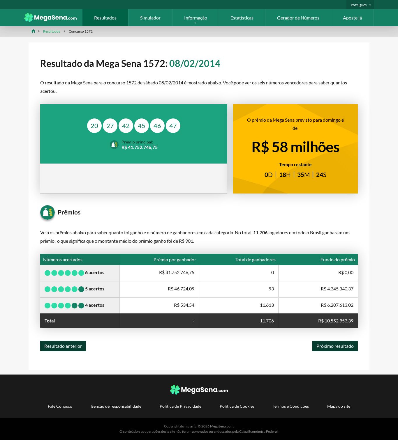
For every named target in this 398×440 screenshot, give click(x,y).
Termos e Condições (291, 406)
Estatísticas (241, 17)
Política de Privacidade (180, 406)
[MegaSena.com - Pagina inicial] (53, 20)
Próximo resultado (335, 346)
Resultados (105, 17)
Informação (195, 17)
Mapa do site (338, 406)
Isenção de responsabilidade (116, 406)
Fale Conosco (60, 406)
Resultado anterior (63, 346)
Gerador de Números (298, 17)
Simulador (150, 17)
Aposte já (352, 17)
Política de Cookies (237, 406)
